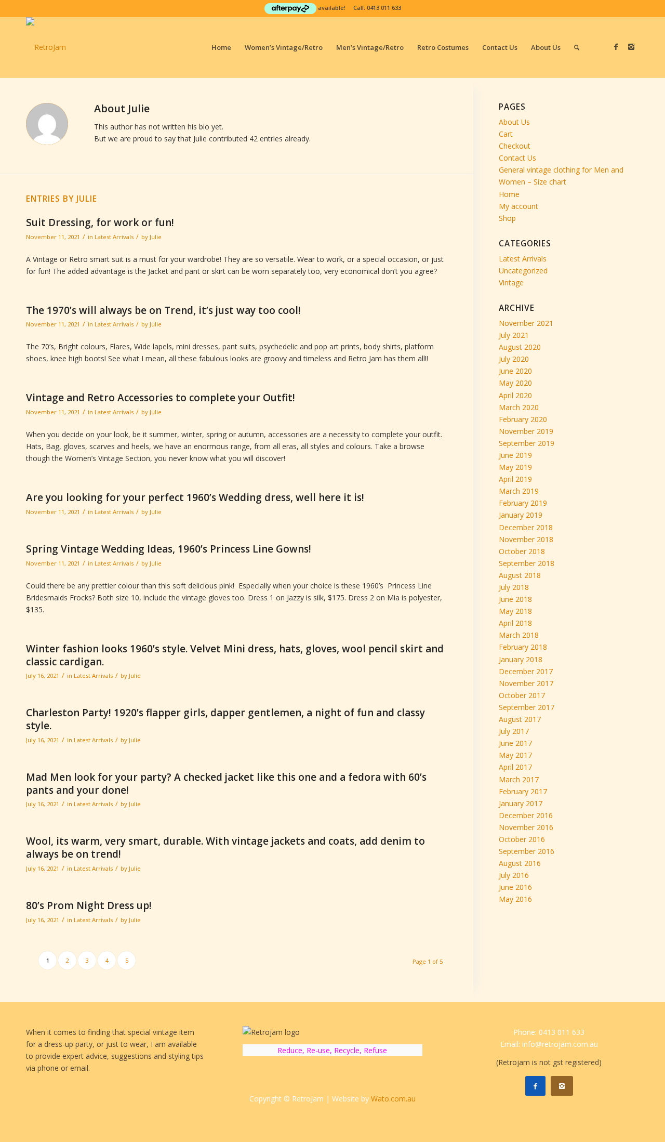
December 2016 (526, 815)
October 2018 (522, 551)
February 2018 (523, 647)
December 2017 (526, 671)
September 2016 (526, 851)
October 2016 (522, 839)
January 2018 (520, 659)
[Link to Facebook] (615, 47)
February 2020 (523, 419)
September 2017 (526, 707)
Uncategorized (523, 270)
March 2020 (519, 407)
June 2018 (515, 599)
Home (509, 194)
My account (518, 206)
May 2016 (515, 899)
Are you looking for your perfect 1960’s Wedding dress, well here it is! (195, 497)
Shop (507, 218)
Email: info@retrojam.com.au (549, 1044)
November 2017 (526, 683)
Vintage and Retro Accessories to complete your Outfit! (160, 397)
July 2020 (514, 359)
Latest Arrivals (114, 237)
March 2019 (519, 491)
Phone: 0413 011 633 (548, 1032)
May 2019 (515, 467)
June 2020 (515, 371)
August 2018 (520, 575)
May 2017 (515, 755)
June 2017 (515, 743)
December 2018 (526, 527)
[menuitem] (221, 47)
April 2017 (515, 767)
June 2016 (515, 887)
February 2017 (523, 791)
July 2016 (514, 875)
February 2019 (523, 503)
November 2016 (526, 827)
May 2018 (515, 611)
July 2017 (514, 731)
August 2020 (520, 347)
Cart (506, 134)
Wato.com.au (393, 1099)
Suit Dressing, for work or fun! (100, 222)
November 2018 (526, 539)
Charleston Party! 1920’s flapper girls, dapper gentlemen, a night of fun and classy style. (225, 719)
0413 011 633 (384, 7)
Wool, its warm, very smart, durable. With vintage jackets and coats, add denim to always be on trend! (225, 847)
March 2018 (519, 635)
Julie (156, 237)
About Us (514, 122)
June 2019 (515, 455)
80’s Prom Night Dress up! (89, 905)
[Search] (576, 47)
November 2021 (526, 323)
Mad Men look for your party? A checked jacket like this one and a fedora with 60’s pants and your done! (226, 783)
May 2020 (515, 383)
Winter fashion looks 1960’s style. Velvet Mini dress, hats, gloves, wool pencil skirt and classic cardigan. (235, 655)
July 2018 (514, 587)
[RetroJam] (46, 47)
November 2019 (526, 431)
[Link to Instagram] (631, 47)
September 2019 (526, 443)
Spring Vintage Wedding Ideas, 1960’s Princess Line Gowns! (168, 549)
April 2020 (515, 395)
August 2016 (520, 863)
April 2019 (515, 479)
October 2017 (522, 695)
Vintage (511, 282)
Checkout (514, 146)
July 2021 (514, 335)
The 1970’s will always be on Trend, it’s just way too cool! (163, 310)
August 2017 (520, 719)
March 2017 (519, 779)
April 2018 (515, 623)
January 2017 (520, 803)
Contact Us (517, 158)
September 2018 (526, 563)
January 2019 (520, 515)
